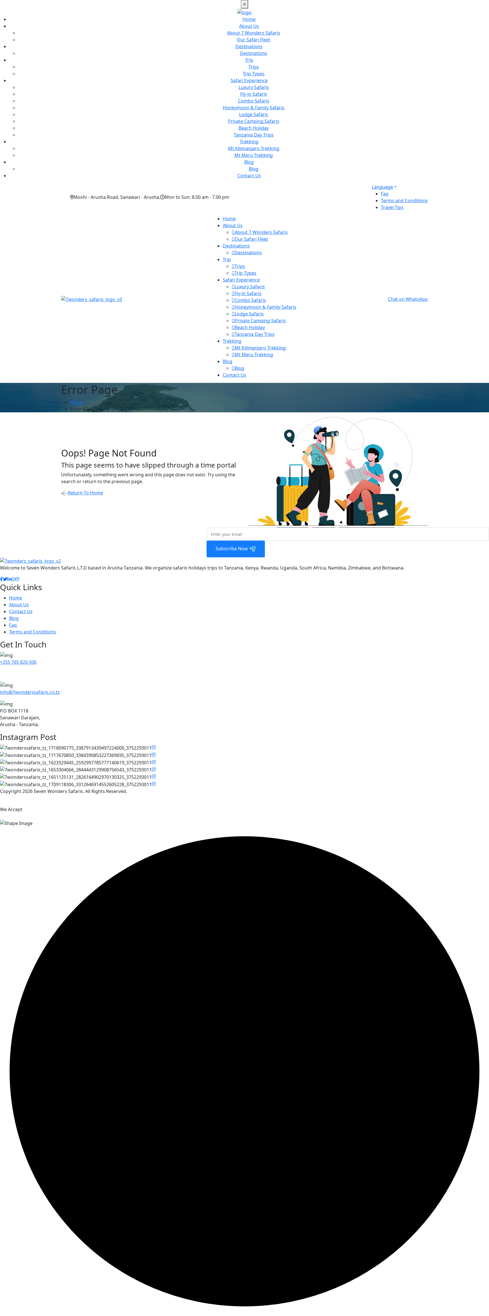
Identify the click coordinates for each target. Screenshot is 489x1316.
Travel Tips (392, 207)
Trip (249, 60)
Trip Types (254, 74)
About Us (249, 26)
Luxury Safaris (254, 87)
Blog (249, 162)
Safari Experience (249, 80)
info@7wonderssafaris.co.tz (30, 692)
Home (249, 19)
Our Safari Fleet (253, 40)
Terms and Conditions (404, 200)
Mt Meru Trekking (253, 155)
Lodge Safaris (253, 114)
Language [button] (382, 187)
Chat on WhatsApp (408, 299)
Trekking (249, 141)
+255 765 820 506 (18, 662)
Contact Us (249, 175)
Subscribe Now (232, 548)
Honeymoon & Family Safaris (253, 107)
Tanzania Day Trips (254, 135)
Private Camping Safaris (253, 121)
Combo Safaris (253, 101)
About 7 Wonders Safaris (253, 33)
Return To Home (85, 493)
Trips (253, 67)
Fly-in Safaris (253, 94)
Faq (385, 194)
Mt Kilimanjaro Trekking (253, 148)
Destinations (249, 46)
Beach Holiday (254, 128)
